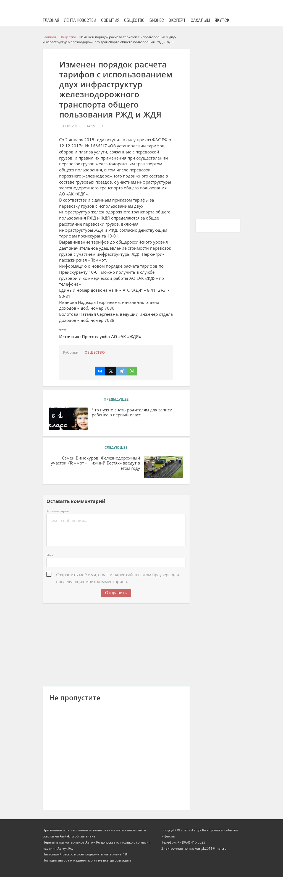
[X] (110, 371)
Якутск (222, 20)
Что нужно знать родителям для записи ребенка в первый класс (132, 412)
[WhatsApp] (132, 371)
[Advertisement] (116, 644)
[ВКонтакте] (100, 371)
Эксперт (177, 20)
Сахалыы (200, 20)
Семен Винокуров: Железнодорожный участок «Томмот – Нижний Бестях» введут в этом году (95, 463)
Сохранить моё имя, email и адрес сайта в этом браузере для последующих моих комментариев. (117, 575)
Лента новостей (80, 20)
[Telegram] (121, 371)
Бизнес (157, 20)
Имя (49, 555)
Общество (134, 20)
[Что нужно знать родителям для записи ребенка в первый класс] (68, 419)
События (110, 20)
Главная (51, 20)
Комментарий (57, 511)
